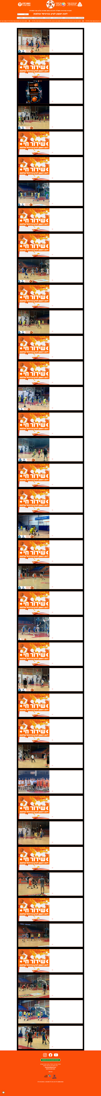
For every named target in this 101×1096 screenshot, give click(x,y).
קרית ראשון (30, 25)
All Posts (81, 25)
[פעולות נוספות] (52, 32)
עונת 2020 (53, 25)
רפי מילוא (60, 25)
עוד (24, 25)
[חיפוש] (18, 14)
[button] (20, 25)
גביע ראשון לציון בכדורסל (70, 25)
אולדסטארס (38, 25)
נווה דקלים (46, 25)
